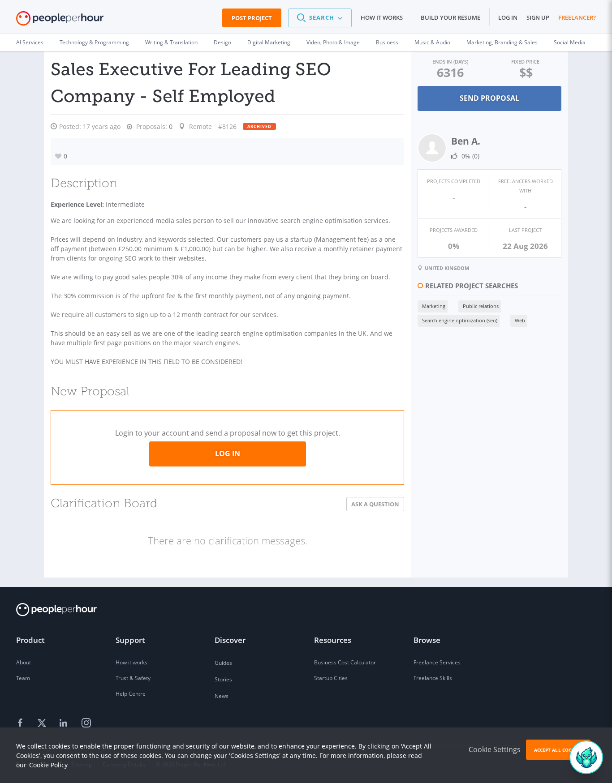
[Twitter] (43, 723)
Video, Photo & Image (333, 42)
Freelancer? (577, 17)
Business (387, 42)
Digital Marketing (268, 42)
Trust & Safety (133, 678)
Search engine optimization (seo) (459, 320)
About (23, 662)
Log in (507, 17)
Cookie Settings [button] (495, 749)
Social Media (570, 42)
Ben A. (465, 141)
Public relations (481, 306)
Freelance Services (437, 662)
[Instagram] (86, 723)
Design (222, 42)
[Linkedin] (64, 723)
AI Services (29, 42)
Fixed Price (525, 61)
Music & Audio (432, 42)
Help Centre (131, 693)
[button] (320, 18)
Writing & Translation (171, 42)
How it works (382, 17)
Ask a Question (375, 504)
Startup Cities (331, 678)
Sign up (537, 17)
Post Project (252, 18)
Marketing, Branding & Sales (502, 42)
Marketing (433, 306)
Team (23, 678)
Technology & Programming (94, 42)
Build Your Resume (450, 17)
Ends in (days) (450, 61)
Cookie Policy (48, 765)
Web (520, 320)
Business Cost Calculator (345, 662)
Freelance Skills (433, 678)
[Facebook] (21, 723)
